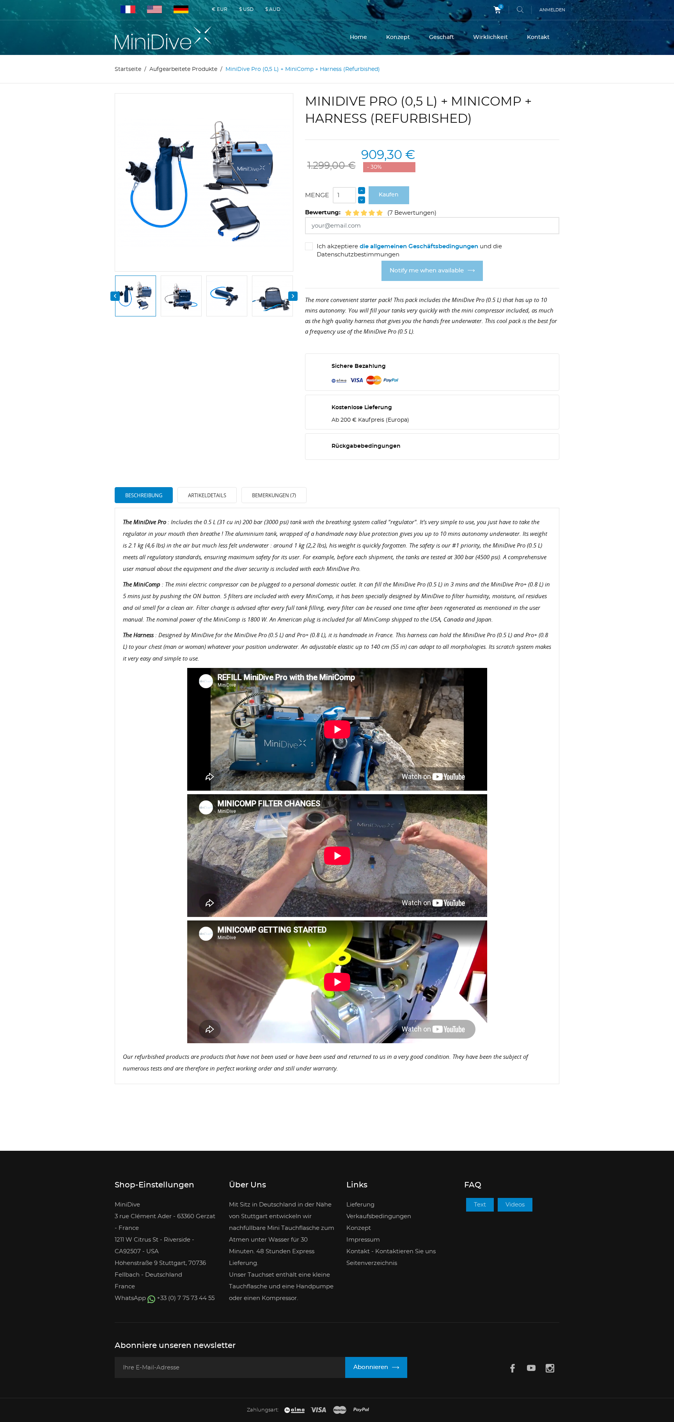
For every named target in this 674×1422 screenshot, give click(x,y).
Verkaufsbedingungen (378, 1216)
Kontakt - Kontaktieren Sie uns (391, 1251)
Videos (515, 1205)
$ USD (246, 9)
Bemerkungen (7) (274, 495)
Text (480, 1205)
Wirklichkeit (490, 37)
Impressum (363, 1240)
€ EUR (219, 9)
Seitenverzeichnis (371, 1263)
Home (358, 37)
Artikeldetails (207, 495)
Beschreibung (143, 495)
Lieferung (360, 1205)
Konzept (398, 37)
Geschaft (441, 37)
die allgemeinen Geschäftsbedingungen (419, 246)
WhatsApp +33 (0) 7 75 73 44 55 (165, 1298)
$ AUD (272, 9)
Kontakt (538, 37)
